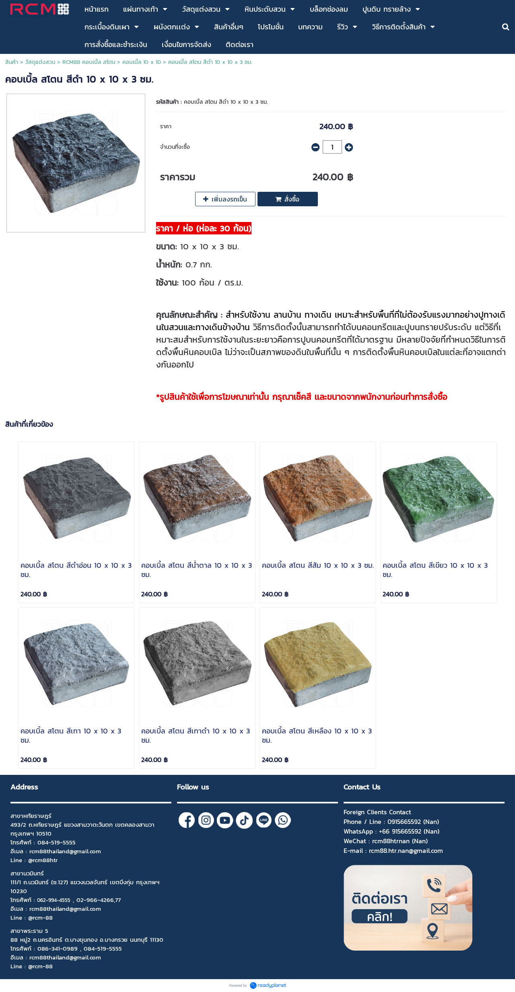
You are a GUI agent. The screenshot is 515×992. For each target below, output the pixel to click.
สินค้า (11, 62)
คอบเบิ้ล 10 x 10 (141, 62)
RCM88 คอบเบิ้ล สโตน (88, 62)
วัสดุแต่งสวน (40, 62)
